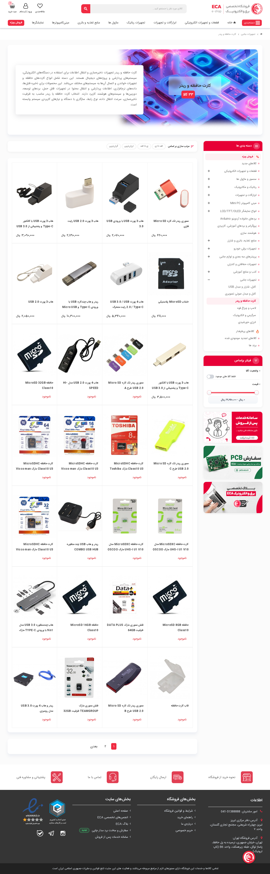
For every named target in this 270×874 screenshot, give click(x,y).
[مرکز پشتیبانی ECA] (233, 427)
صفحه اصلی (120, 810)
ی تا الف (144, 146)
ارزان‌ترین (129, 146)
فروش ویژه (16, 22)
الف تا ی (159, 146)
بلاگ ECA (122, 824)
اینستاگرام (63, 833)
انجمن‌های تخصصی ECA (112, 817)
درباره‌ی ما (187, 824)
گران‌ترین (113, 146)
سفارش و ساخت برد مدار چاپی (110, 830)
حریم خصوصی (184, 830)
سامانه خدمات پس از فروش (111, 837)
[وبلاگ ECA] (233, 497)
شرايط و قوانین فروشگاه (178, 810)
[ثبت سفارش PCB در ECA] (233, 462)
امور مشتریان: (239, 811)
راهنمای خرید (185, 817)
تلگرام (51, 833)
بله (40, 833)
